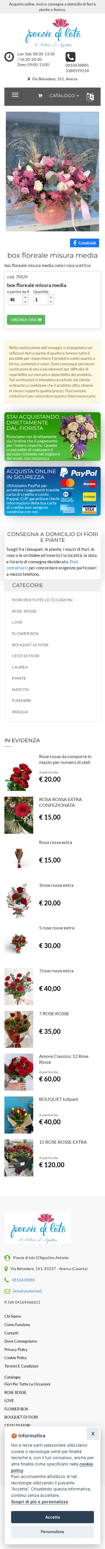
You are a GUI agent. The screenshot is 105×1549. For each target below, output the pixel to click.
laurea (20, 667)
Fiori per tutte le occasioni (42, 600)
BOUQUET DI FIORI (30, 644)
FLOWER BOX (25, 633)
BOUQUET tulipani (58, 1099)
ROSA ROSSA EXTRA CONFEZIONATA (60, 802)
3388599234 (77, 70)
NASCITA (20, 689)
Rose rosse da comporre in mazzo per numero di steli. (65, 759)
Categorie (27, 585)
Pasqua (20, 711)
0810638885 (77, 65)
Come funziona (17, 1324)
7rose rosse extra (56, 970)
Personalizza (52, 1531)
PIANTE (19, 678)
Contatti (11, 1333)
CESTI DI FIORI (25, 655)
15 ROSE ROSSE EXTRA (63, 1142)
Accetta (52, 1517)
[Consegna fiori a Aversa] (52, 32)
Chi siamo (12, 1316)
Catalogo (63, 95)
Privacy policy (16, 1349)
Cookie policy (15, 1357)
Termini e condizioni (21, 1366)
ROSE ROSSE (24, 611)
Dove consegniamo (20, 1341)
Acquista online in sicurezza (31, 474)
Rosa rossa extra (55, 842)
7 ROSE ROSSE (54, 1013)
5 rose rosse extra (56, 927)
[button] (88, 97)
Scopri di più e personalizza (39, 1501)
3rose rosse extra (56, 885)
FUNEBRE (21, 700)
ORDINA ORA (24, 319)
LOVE (17, 622)
